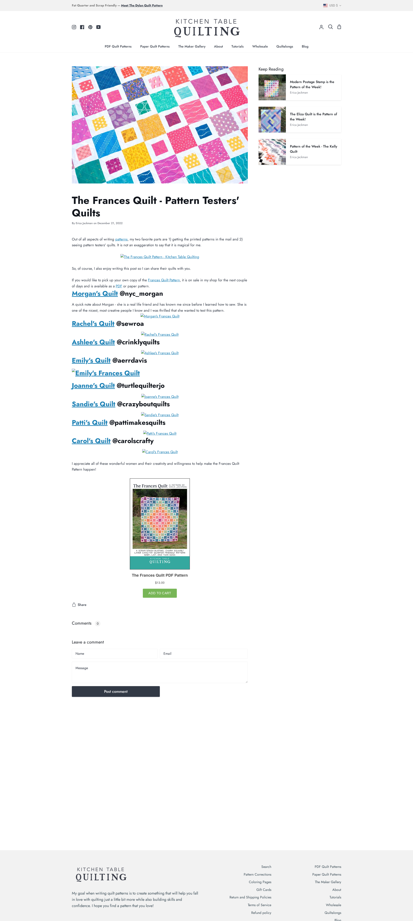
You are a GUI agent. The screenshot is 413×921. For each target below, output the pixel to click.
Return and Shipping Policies (250, 897)
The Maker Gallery (328, 881)
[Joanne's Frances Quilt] (160, 396)
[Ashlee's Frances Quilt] (160, 353)
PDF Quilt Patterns (328, 866)
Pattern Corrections (257, 874)
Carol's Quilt (91, 441)
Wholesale (333, 905)
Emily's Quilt (91, 360)
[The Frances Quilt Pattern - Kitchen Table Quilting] (159, 256)
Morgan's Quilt (95, 293)
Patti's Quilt (90, 422)
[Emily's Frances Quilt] (106, 373)
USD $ (333, 5)
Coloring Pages (260, 881)
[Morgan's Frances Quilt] (159, 316)
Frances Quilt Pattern (164, 280)
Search (266, 866)
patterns (121, 239)
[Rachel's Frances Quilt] (160, 334)
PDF (119, 286)
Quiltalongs (333, 912)
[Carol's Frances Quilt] (160, 451)
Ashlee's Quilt (93, 342)
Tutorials (335, 897)
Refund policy (261, 912)
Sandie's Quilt (93, 404)
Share (82, 604)
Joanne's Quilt (93, 385)
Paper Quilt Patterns (326, 874)
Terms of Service (259, 905)
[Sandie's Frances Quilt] (160, 414)
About (336, 889)
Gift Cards (263, 889)
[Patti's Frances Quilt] (159, 433)
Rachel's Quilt (93, 323)
